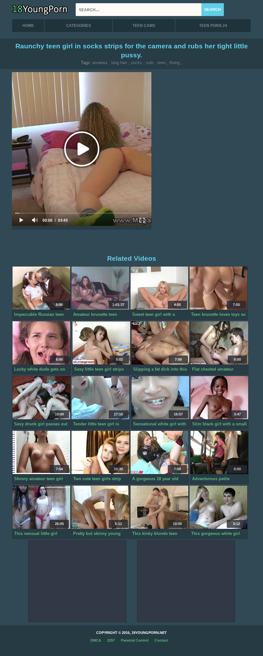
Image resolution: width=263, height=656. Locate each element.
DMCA (95, 640)
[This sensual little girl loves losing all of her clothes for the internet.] (41, 507)
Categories (78, 25)
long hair (119, 62)
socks (136, 62)
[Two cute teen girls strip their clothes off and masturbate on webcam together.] (100, 452)
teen (161, 62)
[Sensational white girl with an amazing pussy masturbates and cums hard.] (160, 398)
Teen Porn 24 (213, 25)
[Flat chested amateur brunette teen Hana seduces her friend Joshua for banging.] (219, 343)
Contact (161, 640)
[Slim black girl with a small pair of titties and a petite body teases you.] (219, 398)
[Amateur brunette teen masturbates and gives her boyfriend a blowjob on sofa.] (100, 288)
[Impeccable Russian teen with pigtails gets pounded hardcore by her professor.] (41, 288)
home (28, 25)
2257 (111, 640)
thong (174, 62)
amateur (99, 62)
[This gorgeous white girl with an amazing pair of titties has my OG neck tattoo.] (218, 507)
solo (150, 62)
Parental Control (134, 640)
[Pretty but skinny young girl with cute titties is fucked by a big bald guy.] (100, 507)
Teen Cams (143, 25)
